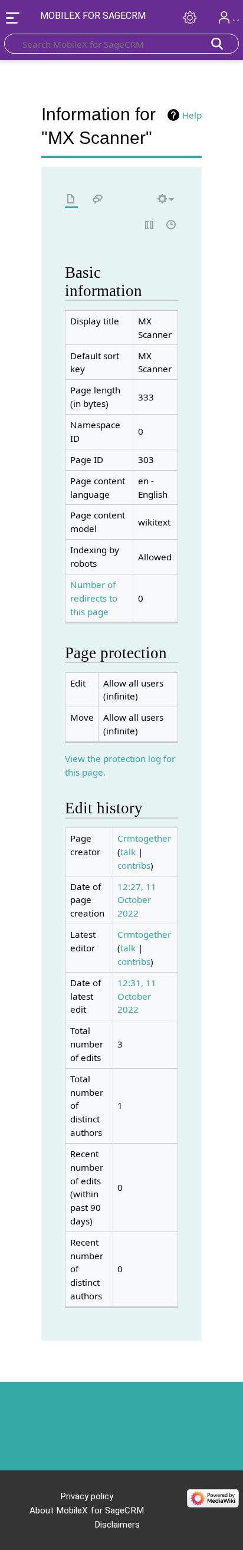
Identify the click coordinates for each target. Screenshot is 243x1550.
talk (128, 852)
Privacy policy (86, 1496)
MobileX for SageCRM (93, 15)
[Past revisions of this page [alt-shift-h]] (171, 225)
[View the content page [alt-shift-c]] (71, 199)
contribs (133, 865)
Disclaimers (117, 1524)
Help (192, 115)
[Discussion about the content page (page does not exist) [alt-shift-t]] (97, 199)
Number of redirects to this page (93, 598)
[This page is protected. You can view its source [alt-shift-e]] (149, 225)
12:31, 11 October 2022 (136, 996)
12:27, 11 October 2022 (136, 900)
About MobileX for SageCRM (86, 1510)
